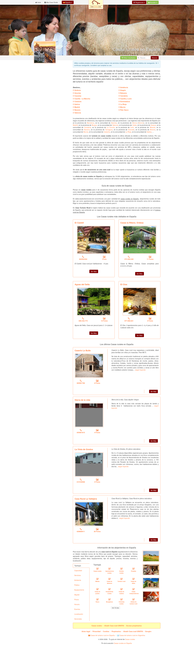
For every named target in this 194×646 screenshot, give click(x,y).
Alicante (152, 127)
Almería (152, 129)
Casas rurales (130, 639)
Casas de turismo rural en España (102, 635)
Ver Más (94, 271)
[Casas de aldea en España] (133, 579)
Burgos (94, 125)
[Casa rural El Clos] (139, 301)
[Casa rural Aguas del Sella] (94, 301)
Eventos (77, 609)
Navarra (87, 129)
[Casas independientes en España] (133, 589)
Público (76, 585)
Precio (76, 599)
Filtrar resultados (129, 58)
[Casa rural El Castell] (94, 240)
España (68, 2)
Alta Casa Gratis (52, 2)
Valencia (115, 125)
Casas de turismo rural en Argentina (132, 635)
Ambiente (77, 580)
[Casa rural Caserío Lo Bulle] (89, 366)
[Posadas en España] (133, 569)
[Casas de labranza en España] (109, 579)
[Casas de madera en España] (121, 589)
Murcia (85, 132)
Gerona (141, 123)
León (132, 127)
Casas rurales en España (123, 643)
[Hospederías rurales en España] (109, 589)
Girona (134, 123)
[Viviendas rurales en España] (121, 599)
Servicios (77, 575)
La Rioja (128, 132)
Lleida (134, 125)
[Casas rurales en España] (97, 569)
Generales (78, 619)
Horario (77, 604)
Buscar (154, 58)
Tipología (77, 565)
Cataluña (107, 132)
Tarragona (109, 129)
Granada (131, 129)
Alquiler (77, 595)
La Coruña (111, 127)
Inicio (39, 2)
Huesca (153, 125)
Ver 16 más (115, 608)
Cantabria (87, 127)
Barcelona (90, 123)
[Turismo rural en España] (121, 579)
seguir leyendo (140, 370)
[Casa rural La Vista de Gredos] (89, 464)
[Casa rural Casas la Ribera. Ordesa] (139, 240)
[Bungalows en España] (109, 599)
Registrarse (139, 2)
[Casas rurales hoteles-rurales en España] (121, 569)
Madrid (75, 125)
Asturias (114, 123)
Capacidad (78, 570)
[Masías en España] (97, 579)
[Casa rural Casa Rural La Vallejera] (89, 514)
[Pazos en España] (97, 599)
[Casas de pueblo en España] (97, 589)
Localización (78, 614)
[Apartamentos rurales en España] (109, 569)
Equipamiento (79, 590)
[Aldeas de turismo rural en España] (133, 599)
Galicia (149, 132)
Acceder (153, 2)
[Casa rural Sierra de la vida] (89, 415)
